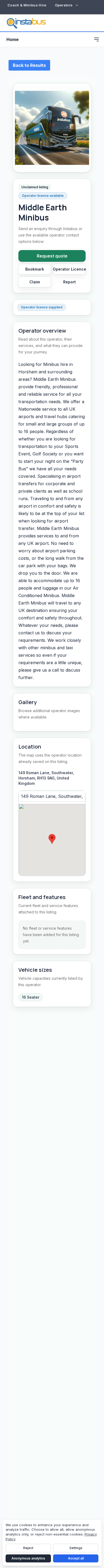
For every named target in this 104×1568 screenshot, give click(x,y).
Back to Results (29, 65)
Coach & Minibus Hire (26, 5)
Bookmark (34, 269)
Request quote (52, 256)
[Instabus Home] (26, 22)
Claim (34, 282)
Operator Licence (69, 269)
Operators (64, 5)
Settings (75, 1548)
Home (12, 39)
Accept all (76, 1558)
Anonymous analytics (28, 1558)
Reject (28, 1548)
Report (69, 282)
